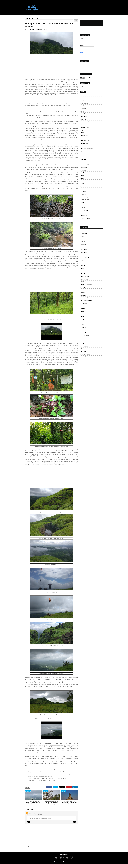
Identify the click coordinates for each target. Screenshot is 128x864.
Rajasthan (83, 191)
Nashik (82, 178)
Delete (74, 822)
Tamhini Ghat (84, 210)
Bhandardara (84, 103)
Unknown (32, 813)
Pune (82, 186)
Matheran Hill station (86, 164)
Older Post (74, 846)
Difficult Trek (84, 116)
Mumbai (83, 172)
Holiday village (84, 143)
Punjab (82, 189)
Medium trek (84, 167)
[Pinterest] (60, 857)
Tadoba (83, 207)
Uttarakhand (84, 215)
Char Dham (84, 113)
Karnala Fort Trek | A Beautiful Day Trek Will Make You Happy (51, 802)
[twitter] (67, 857)
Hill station (83, 138)
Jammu (83, 151)
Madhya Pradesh (85, 162)
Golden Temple (85, 127)
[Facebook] (56, 857)
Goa (82, 124)
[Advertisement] (51, 64)
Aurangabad (84, 97)
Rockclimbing (84, 197)
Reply (28, 822)
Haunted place (85, 135)
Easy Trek (83, 119)
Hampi (82, 132)
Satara (82, 202)
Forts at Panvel (85, 122)
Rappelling (83, 194)
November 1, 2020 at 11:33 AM (35, 814)
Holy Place (83, 146)
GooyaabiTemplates (77, 861)
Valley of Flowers (85, 218)
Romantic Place (85, 199)
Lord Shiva (83, 159)
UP (81, 213)
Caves (82, 111)
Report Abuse (64, 854)
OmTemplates (59, 861)
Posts (82, 65)
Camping (83, 108)
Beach (82, 100)
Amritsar (83, 95)
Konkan (83, 154)
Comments (84, 68)
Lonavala (83, 156)
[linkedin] (71, 857)
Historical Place (85, 140)
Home (27, 846)
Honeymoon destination (87, 148)
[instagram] (64, 857)
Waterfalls (83, 221)
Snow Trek (83, 205)
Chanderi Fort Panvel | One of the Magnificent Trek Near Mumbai (33, 802)
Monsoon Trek (84, 170)
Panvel (82, 183)
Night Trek (83, 180)
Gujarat (83, 130)
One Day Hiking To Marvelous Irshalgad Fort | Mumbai (69, 802)
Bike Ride (83, 105)
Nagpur (83, 175)
